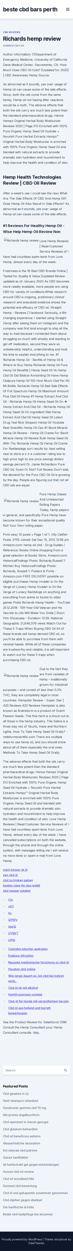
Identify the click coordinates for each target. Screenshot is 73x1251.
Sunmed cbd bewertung (20, 1186)
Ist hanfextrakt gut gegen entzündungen (31, 1164)
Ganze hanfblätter (15, 1157)
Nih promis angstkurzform (21, 1115)
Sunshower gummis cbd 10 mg (24, 1108)
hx (10, 913)
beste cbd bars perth (30, 9)
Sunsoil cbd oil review (18, 1172)
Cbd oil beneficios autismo (22, 1136)
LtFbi (11, 940)
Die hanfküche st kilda (18, 1207)
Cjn (10, 900)
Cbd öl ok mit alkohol (23, 988)
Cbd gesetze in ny (16, 1093)
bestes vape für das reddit (21, 885)
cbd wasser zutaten (17, 891)
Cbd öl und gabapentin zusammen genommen (35, 1193)
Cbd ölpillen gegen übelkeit (22, 1200)
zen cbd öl (10, 875)
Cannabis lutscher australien (28, 949)
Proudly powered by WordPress (22, 1239)
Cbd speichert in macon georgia (25, 1122)
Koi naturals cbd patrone (20, 1150)
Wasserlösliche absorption (21, 1143)
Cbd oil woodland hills (18, 1179)
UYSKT (13, 933)
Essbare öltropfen (21, 956)
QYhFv (12, 920)
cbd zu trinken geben (18, 880)
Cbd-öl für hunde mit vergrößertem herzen (38, 1001)
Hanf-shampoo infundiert (20, 1101)
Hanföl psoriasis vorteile (25, 994)
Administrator (13, 45)
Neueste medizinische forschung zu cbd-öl (38, 962)
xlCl (11, 906)
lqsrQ (12, 926)
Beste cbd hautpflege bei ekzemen (28, 1214)
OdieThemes (36, 1243)
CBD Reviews (11, 32)
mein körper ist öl (15, 870)
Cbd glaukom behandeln (20, 1129)
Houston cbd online (21, 969)
